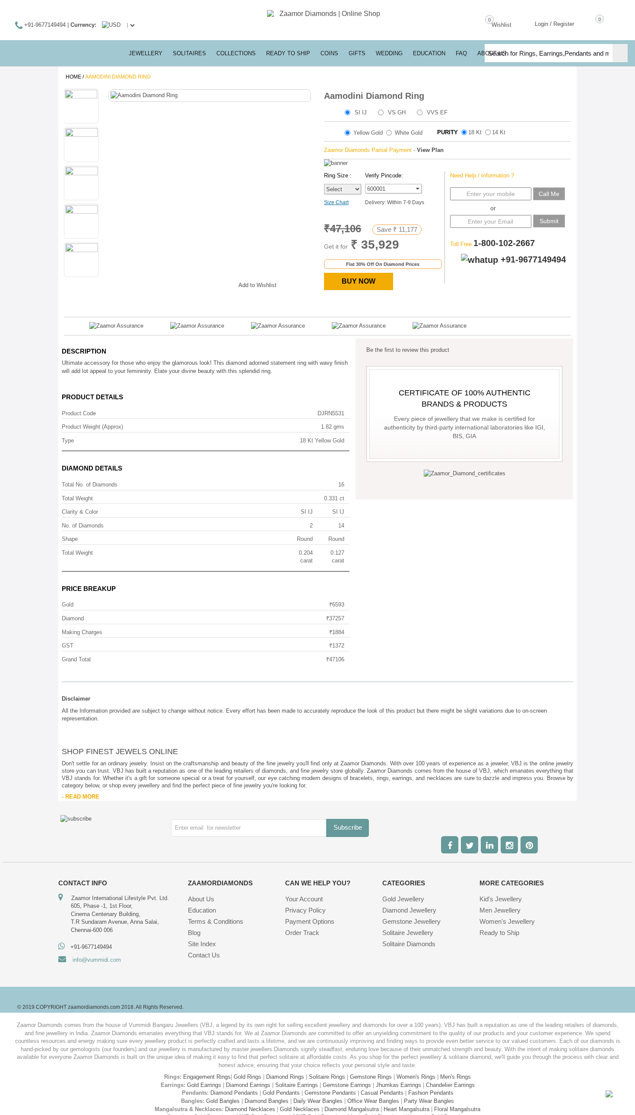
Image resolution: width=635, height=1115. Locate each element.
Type (68, 440)
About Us (201, 899)
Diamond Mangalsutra (351, 1109)
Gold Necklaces (300, 1109)
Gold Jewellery (403, 899)
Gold (67, 604)
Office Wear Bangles (373, 1101)
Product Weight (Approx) (92, 426)
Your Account (304, 899)
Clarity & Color (80, 512)
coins (329, 53)
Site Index (202, 944)
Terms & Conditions (215, 921)
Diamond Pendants (234, 1093)
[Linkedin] (489, 844)
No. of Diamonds (83, 525)
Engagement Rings (207, 1077)
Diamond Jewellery (409, 910)
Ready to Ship (288, 53)
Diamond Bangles (266, 1101)
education (429, 53)
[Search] (620, 53)
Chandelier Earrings (450, 1085)
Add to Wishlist (257, 285)
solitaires (189, 53)
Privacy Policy (305, 910)
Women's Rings (416, 1077)
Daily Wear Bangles (318, 1101)
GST (67, 645)
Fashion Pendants (431, 1093)
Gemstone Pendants (330, 1093)
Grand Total (76, 659)
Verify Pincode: (384, 175)
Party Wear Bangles (429, 1101)
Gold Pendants (281, 1093)
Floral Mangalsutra (457, 1109)
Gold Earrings (204, 1085)
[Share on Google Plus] (188, 283)
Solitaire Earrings (296, 1085)
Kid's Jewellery (500, 899)
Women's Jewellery (507, 921)
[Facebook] (449, 844)
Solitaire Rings (327, 1077)
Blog (194, 932)
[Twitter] (469, 844)
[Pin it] (223, 283)
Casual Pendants (382, 1093)
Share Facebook (171, 283)
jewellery (145, 53)
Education (202, 910)
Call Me (549, 193)
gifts (357, 53)
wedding (389, 53)
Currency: (83, 25)
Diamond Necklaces (250, 1109)
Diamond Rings (285, 1077)
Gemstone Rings (371, 1077)
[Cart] (587, 23)
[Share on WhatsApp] (206, 283)
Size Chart (336, 202)
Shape (70, 539)
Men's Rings (455, 1077)
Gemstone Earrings (347, 1085)
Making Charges (82, 632)
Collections (236, 53)
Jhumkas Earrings (398, 1085)
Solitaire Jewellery (407, 932)
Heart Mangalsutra (406, 1109)
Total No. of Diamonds (89, 484)
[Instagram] (509, 844)
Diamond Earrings (248, 1085)
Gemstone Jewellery (411, 921)
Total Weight (77, 498)
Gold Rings (247, 1077)
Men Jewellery (500, 910)
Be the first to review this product (407, 350)
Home (73, 77)
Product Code (79, 413)
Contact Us (204, 955)
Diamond (73, 618)
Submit (549, 221)
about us (491, 53)
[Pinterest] (529, 844)
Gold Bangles (223, 1101)
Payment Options (309, 921)
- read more (80, 796)
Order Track (302, 932)
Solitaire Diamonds (408, 944)
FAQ (461, 53)
